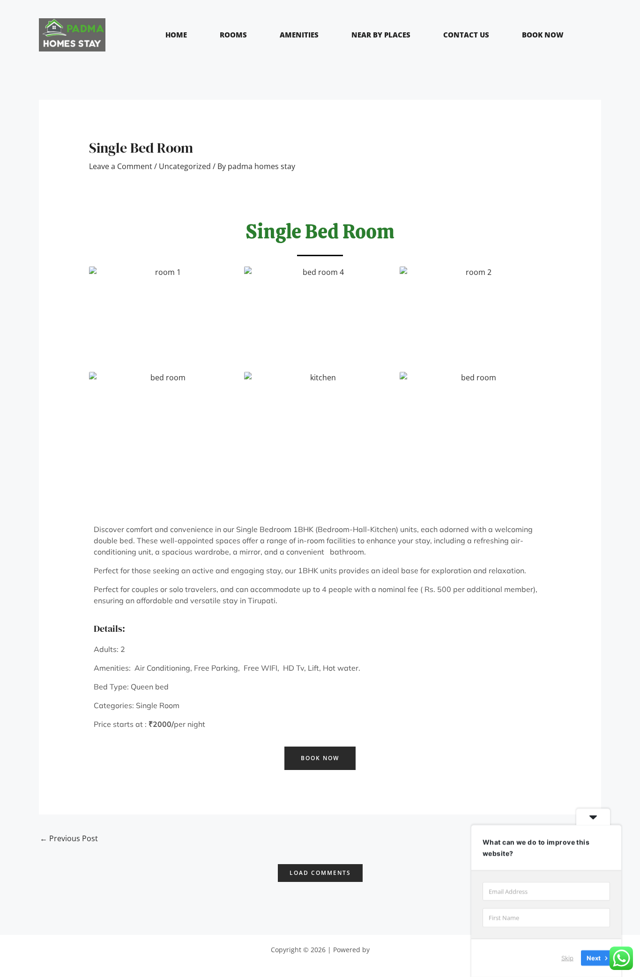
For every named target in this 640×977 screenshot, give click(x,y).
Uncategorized (185, 166)
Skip (567, 958)
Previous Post (69, 838)
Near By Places (380, 34)
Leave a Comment (120, 166)
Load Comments (320, 873)
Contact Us (466, 34)
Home (176, 34)
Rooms (233, 34)
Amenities (299, 34)
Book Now (543, 34)
